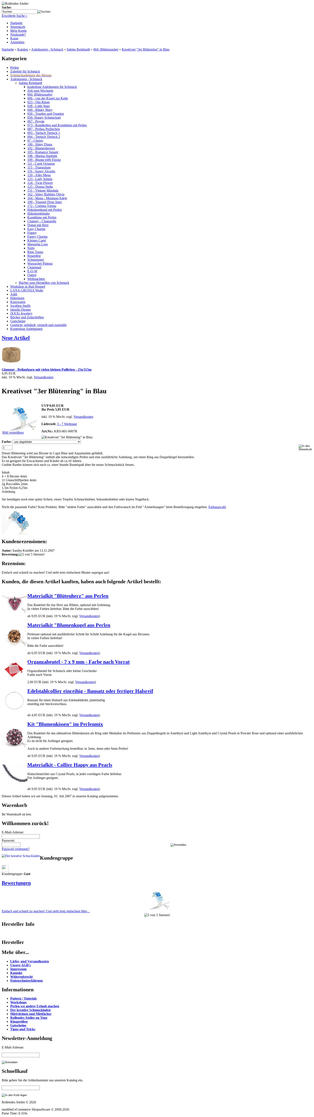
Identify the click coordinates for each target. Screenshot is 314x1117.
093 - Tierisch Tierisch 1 (43, 133)
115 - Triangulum (39, 167)
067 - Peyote (35, 121)
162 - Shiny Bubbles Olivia (45, 194)
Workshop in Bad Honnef (27, 286)
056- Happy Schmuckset (44, 117)
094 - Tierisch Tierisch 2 (43, 137)
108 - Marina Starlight (42, 156)
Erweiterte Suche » (14, 15)
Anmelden (17, 42)
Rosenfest (34, 256)
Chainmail (34, 267)
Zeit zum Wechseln (40, 90)
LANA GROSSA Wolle (26, 290)
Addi (13, 294)
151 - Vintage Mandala (42, 190)
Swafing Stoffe (20, 306)
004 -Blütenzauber (105, 49)
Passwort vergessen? (15, 849)
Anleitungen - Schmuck (47, 49)
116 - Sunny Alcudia (41, 171)
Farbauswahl (217, 507)
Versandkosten (43, 377)
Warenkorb (17, 27)
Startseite (16, 23)
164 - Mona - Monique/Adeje (47, 198)
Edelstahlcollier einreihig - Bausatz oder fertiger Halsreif (90, 691)
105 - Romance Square (42, 152)
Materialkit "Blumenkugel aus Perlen (68, 625)
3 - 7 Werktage (67, 424)
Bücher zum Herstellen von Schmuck (44, 282)
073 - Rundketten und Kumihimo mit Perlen (57, 125)
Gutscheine (17, 321)
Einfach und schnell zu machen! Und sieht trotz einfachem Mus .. (46, 911)
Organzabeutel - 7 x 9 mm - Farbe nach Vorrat (78, 662)
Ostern (31, 275)
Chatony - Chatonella (41, 221)
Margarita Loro (37, 244)
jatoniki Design (20, 309)
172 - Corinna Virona (41, 206)
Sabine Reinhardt (78, 49)
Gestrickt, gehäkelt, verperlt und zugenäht (38, 325)
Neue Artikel (16, 338)
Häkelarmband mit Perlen (44, 209)
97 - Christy (35, 140)
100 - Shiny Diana (39, 144)
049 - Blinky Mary (40, 110)
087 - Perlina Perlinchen (43, 129)
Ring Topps (35, 252)
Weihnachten (36, 279)
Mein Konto (18, 30)
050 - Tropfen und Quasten (45, 113)
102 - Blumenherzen (41, 148)
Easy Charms (36, 229)
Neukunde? (18, 34)
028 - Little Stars (38, 106)
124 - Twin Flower (40, 183)
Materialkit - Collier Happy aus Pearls (69, 765)
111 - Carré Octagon (41, 163)
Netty (31, 248)
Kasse (14, 38)
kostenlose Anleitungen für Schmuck (52, 87)
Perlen (14, 67)
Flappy (32, 233)
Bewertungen (16, 883)
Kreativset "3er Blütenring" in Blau (145, 49)
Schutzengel (35, 259)
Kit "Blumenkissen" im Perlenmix (65, 724)
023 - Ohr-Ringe (38, 102)
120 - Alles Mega (39, 175)
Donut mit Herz (37, 225)
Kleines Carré (36, 240)
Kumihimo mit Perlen (41, 217)
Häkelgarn (17, 298)
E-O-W (32, 271)
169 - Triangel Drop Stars (44, 202)
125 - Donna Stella (40, 186)
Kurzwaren (17, 302)
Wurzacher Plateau (40, 263)
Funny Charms (37, 236)
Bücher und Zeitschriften (27, 317)
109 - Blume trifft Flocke (44, 160)
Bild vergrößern (13, 432)
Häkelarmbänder (38, 213)
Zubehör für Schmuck (25, 71)
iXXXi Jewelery (21, 313)
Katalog (22, 49)
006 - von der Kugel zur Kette (47, 98)
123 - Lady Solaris (39, 179)
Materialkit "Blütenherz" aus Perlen (67, 596)
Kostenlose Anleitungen (26, 329)
